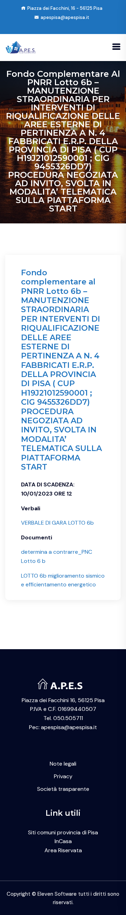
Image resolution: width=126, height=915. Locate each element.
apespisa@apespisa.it (65, 17)
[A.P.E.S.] (21, 47)
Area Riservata (63, 850)
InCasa (63, 841)
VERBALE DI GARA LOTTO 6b (57, 522)
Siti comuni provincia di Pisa (63, 832)
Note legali (63, 763)
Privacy (63, 776)
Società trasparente (63, 789)
